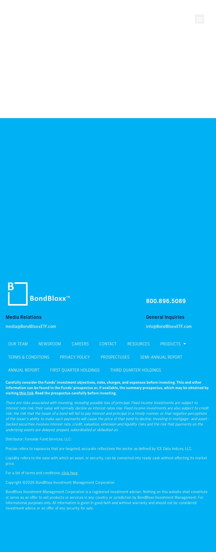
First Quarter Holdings (75, 370)
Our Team (18, 343)
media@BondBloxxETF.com (31, 327)
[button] (199, 19)
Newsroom (50, 343)
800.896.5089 (166, 300)
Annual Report (23, 370)
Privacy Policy (75, 357)
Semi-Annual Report (161, 357)
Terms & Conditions (28, 357)
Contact (108, 343)
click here (70, 473)
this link (26, 393)
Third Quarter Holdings (135, 370)
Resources (138, 343)
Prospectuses (115, 357)
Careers (80, 343)
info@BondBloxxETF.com (169, 327)
